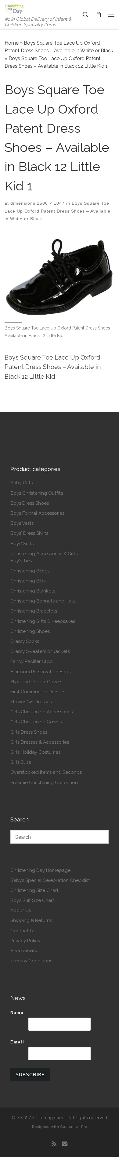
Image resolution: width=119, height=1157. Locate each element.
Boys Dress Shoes (29, 503)
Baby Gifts (21, 483)
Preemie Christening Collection (44, 782)
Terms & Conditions (31, 961)
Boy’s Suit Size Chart (32, 900)
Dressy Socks (24, 641)
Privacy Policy (25, 941)
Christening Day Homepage (40, 870)
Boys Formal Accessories (37, 513)
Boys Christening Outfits (36, 493)
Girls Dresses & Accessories (39, 742)
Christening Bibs (27, 581)
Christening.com (46, 1117)
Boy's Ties (21, 560)
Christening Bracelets (33, 611)
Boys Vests (22, 523)
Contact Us (22, 930)
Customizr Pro (73, 1127)
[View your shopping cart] (98, 14)
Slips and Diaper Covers (36, 681)
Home (12, 43)
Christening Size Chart (34, 890)
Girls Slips (20, 762)
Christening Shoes (30, 631)
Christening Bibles (29, 571)
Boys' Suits (22, 543)
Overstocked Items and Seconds (46, 772)
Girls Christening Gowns (36, 722)
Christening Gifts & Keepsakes (42, 621)
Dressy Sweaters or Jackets (40, 651)
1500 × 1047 (50, 203)
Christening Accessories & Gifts (44, 553)
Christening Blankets (32, 591)
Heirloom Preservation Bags (40, 671)
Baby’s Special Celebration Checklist (50, 880)
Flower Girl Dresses (31, 702)
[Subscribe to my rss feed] (54, 1144)
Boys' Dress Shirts (29, 533)
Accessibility (23, 951)
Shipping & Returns (31, 920)
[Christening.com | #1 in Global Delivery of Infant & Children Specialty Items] (14, 8)
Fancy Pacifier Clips (31, 661)
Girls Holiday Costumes (35, 752)
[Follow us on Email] (64, 1144)
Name (16, 1012)
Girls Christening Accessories (41, 712)
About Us (20, 910)
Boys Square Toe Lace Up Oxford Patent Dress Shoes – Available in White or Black (57, 211)
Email (17, 1042)
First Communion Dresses (37, 692)
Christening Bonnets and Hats (42, 601)
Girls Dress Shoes (28, 732)
